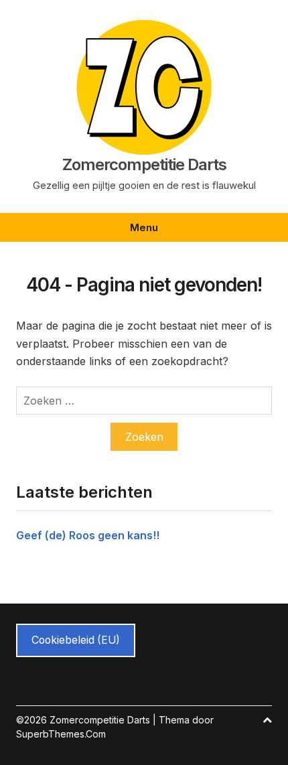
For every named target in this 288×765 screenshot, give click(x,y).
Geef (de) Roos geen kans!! (87, 535)
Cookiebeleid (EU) (75, 640)
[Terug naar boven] (267, 720)
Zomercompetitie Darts (144, 164)
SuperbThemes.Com (61, 734)
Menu (144, 227)
